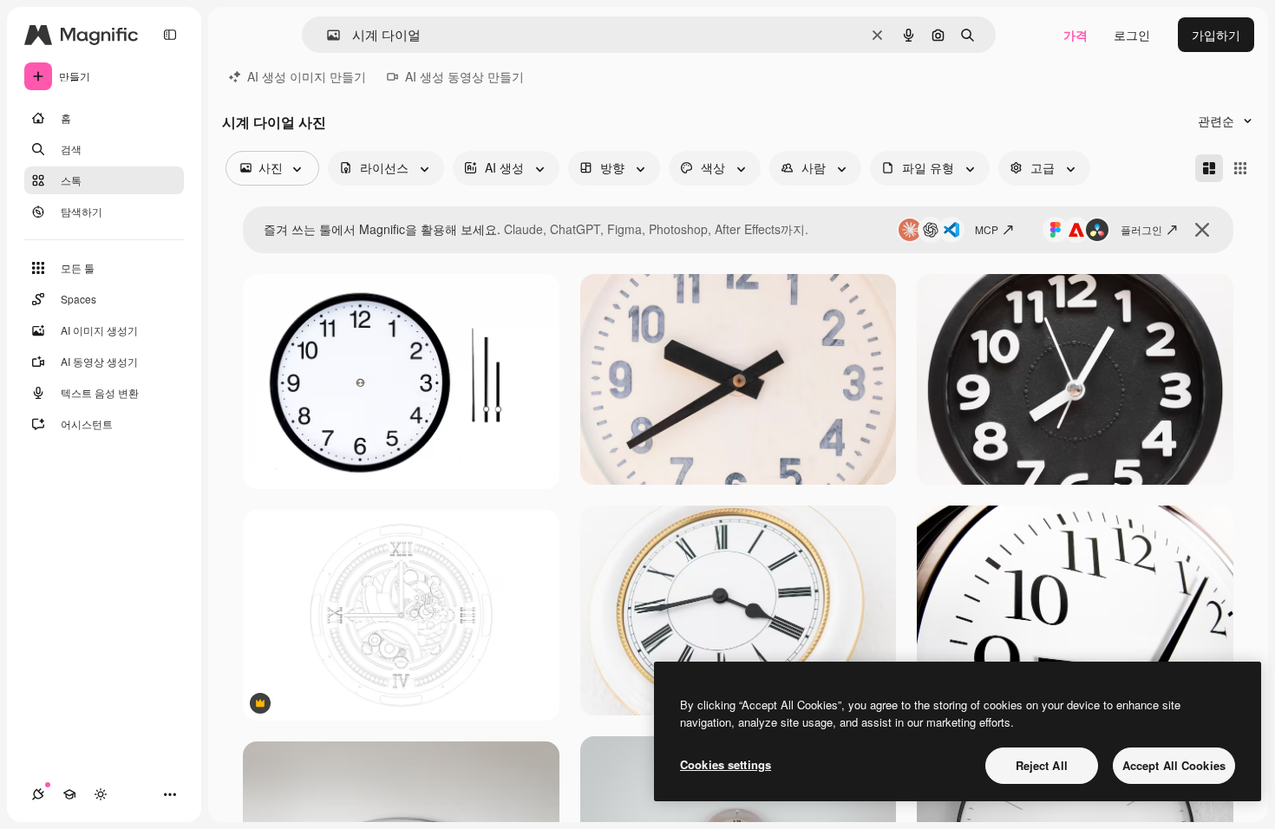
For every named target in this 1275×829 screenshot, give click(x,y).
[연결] (38, 794)
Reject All (1042, 765)
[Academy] (69, 794)
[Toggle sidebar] (170, 35)
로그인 (1132, 34)
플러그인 (1141, 229)
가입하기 (1216, 34)
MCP (986, 229)
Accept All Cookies (1174, 765)
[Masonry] (1209, 168)
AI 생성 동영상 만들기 (464, 76)
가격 (1075, 34)
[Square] (1240, 168)
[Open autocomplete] (326, 35)
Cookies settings (725, 764)
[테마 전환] (100, 794)
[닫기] (1202, 229)
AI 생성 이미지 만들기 (306, 76)
